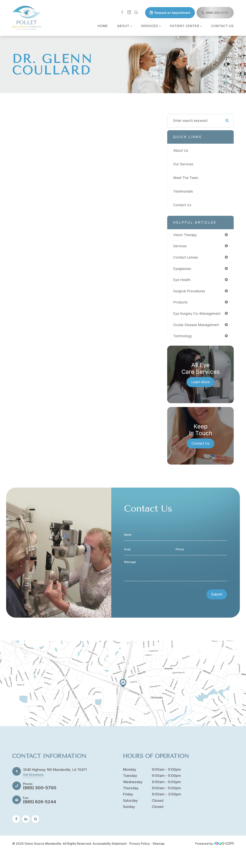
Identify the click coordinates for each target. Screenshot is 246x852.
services (180, 246)
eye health (181, 280)
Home (102, 26)
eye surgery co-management (196, 313)
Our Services (183, 164)
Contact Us (222, 26)
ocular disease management (196, 325)
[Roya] (224, 843)
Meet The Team (185, 178)
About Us (180, 150)
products (180, 302)
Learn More (200, 382)
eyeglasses (182, 269)
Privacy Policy (139, 843)
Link (123, 683)
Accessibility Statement (109, 843)
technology (182, 336)
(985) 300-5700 (217, 13)
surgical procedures (189, 291)
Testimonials (183, 191)
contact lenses (185, 257)
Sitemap (159, 843)
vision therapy (185, 235)
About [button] (123, 26)
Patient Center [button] (184, 26)
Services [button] (149, 26)
